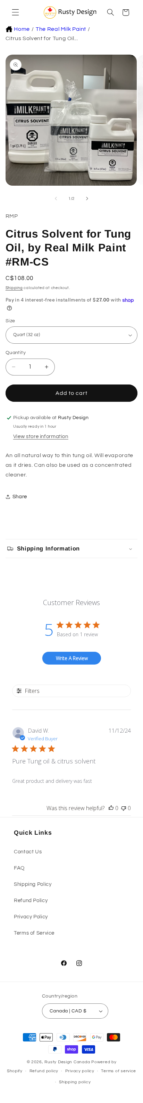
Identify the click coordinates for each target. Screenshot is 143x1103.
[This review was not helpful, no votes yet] (123, 808)
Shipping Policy (32, 884)
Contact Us (28, 851)
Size (10, 320)
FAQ (19, 868)
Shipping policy (75, 1082)
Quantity (16, 352)
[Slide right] (87, 198)
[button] (15, 12)
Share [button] (19, 496)
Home (22, 29)
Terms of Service (34, 933)
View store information (40, 436)
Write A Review (72, 658)
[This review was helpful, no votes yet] (111, 808)
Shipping (14, 288)
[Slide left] (56, 198)
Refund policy (44, 1071)
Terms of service (118, 1071)
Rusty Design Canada (67, 1062)
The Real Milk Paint (61, 29)
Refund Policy (31, 900)
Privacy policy (79, 1071)
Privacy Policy (31, 916)
